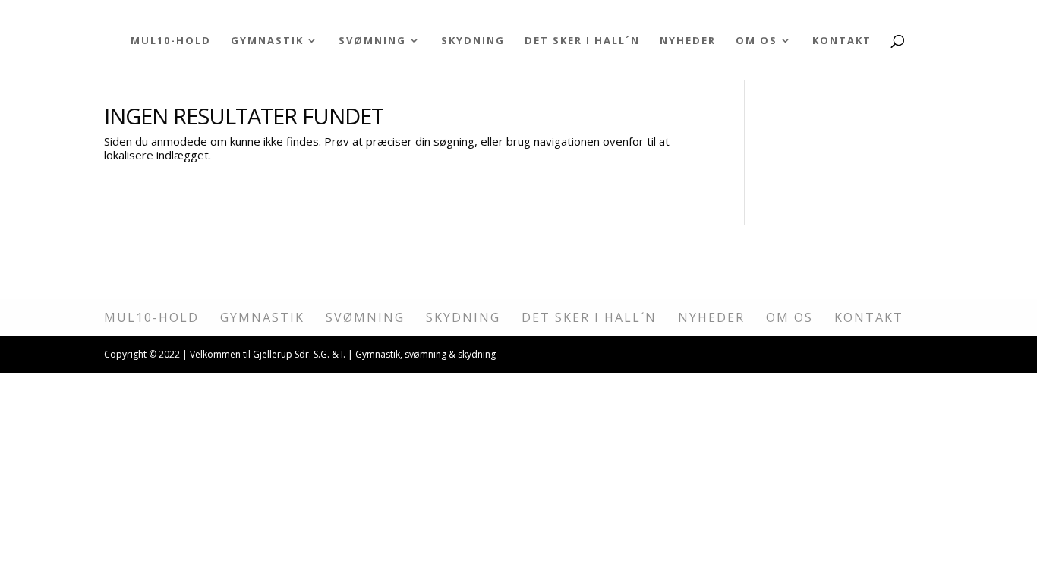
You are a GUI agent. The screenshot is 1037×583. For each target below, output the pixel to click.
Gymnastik (267, 41)
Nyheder (688, 41)
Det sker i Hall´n (582, 41)
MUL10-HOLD (171, 41)
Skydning (473, 41)
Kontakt (842, 41)
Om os (756, 41)
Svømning (372, 41)
